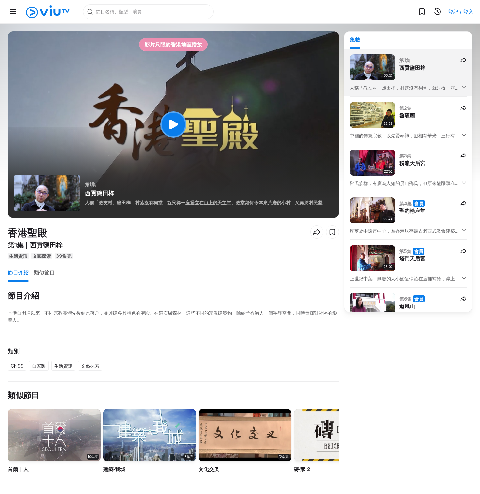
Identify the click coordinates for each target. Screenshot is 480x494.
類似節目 (44, 272)
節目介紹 (18, 272)
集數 (355, 39)
